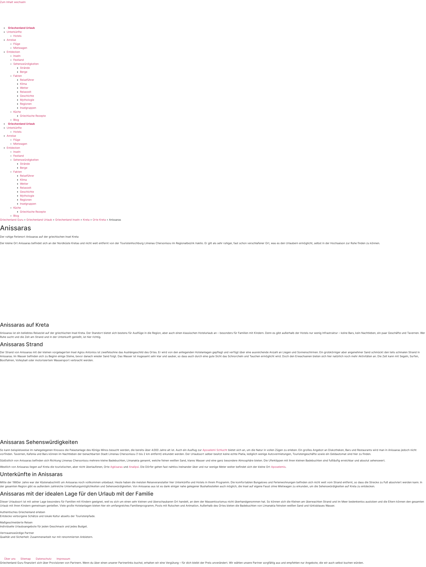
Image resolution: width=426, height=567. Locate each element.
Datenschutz (44, 558)
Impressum (63, 558)
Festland (18, 59)
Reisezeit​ (25, 91)
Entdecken (13, 51)
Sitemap (25, 558)
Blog (16, 119)
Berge (23, 71)
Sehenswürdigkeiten (26, 63)
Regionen (26, 103)
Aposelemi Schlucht (215, 450)
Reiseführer (27, 79)
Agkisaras (116, 466)
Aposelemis (278, 466)
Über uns (9, 558)
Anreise (11, 39)
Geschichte (27, 95)
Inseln (16, 55)
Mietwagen (20, 47)
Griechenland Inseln (67, 219)
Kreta (86, 219)
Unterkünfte (14, 31)
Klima (23, 83)
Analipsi (134, 466)
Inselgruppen (28, 107)
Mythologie (27, 99)
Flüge (16, 43)
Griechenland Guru (11, 219)
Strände (25, 67)
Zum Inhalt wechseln (13, 2)
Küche (17, 111)
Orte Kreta (99, 219)
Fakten (17, 75)
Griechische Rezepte (33, 115)
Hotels (17, 35)
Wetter (24, 87)
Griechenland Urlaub (39, 219)
